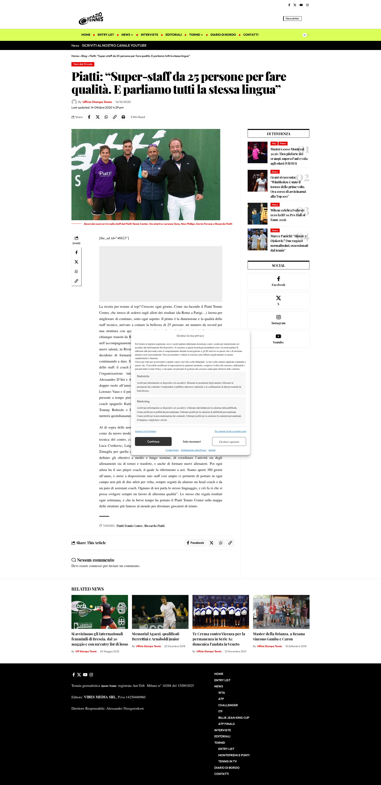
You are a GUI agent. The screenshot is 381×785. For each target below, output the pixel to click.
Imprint (212, 450)
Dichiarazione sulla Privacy (194, 450)
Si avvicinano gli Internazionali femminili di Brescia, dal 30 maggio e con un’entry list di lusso (99, 639)
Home (75, 56)
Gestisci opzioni (229, 442)
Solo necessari (192, 441)
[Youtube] (278, 339)
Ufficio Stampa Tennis (97, 102)
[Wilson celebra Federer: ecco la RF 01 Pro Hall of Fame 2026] (257, 214)
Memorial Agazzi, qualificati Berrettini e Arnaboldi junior (155, 636)
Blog (84, 56)
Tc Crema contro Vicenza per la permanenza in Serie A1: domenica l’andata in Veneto (218, 639)
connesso (95, 565)
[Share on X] (98, 117)
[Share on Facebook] (89, 117)
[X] (294, 5)
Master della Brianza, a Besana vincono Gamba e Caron (279, 636)
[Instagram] (307, 5)
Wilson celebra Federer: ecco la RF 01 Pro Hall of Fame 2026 (287, 215)
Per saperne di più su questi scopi (230, 431)
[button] (307, 18)
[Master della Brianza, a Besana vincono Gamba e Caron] (281, 612)
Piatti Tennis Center (129, 526)
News (283, 143)
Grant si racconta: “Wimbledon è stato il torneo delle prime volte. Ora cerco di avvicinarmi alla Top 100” (288, 186)
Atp (274, 143)
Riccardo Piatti (154, 526)
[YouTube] (301, 5)
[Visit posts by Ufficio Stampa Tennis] (74, 102)
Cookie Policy (172, 450)
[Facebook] (289, 5)
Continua (153, 441)
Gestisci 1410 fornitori (145, 431)
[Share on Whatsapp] (106, 117)
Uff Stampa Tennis (86, 651)
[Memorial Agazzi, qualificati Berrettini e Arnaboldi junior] (160, 612)
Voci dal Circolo (82, 64)
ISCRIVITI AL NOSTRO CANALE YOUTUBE (114, 45)
